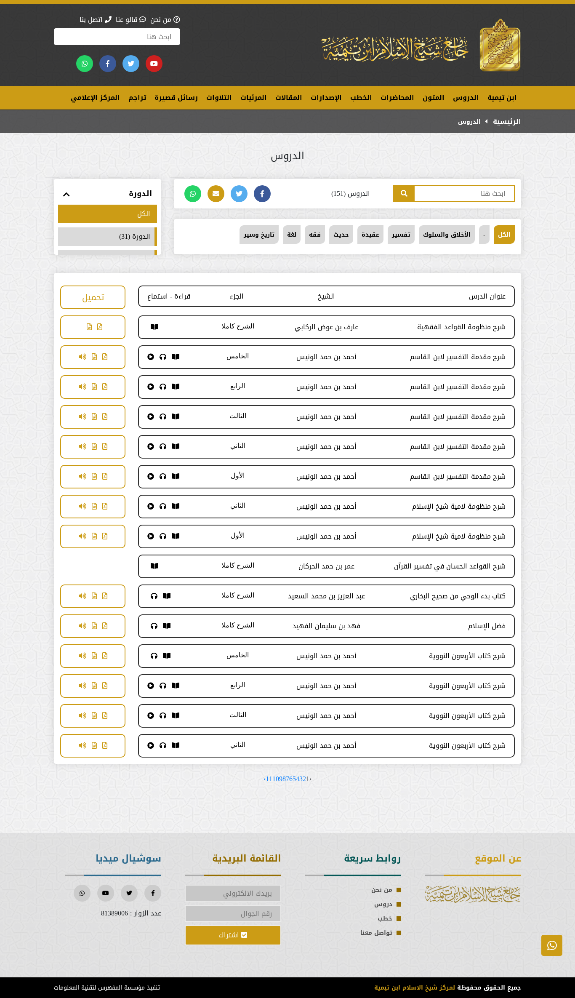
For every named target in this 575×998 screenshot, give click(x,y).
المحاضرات (397, 97)
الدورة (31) (134, 237)
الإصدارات (326, 97)
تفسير (401, 234)
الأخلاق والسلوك (447, 234)
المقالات (288, 97)
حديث (341, 234)
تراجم (137, 97)
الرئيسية (506, 121)
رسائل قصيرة (176, 97)
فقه (315, 234)
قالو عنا (127, 20)
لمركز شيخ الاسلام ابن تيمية (414, 987)
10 (275, 778)
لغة (291, 234)
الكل (504, 234)
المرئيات (253, 97)
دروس (383, 904)
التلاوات (219, 97)
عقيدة (370, 234)
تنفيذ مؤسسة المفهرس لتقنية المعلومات (107, 987)
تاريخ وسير (259, 234)
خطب (385, 918)
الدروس (466, 97)
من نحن (161, 20)
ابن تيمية (502, 97)
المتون (434, 97)
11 (269, 778)
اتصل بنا (92, 20)
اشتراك (229, 935)
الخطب (361, 97)
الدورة (140, 194)
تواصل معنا (376, 933)
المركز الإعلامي (95, 97)
